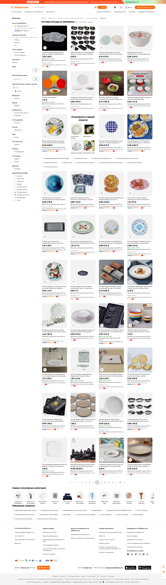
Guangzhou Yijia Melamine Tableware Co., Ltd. (111, 294)
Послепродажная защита (51, 545)
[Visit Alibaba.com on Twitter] (136, 554)
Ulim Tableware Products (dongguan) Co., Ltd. (83, 297)
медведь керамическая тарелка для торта (75, 510)
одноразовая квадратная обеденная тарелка (56, 158)
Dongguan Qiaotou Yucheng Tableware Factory (139, 105)
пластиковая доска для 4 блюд (23, 518)
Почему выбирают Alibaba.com (24, 532)
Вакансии (18, 543)
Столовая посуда (92, 18)
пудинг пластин (67, 162)
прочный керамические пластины (24, 514)
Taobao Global (91, 576)
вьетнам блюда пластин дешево (49, 514)
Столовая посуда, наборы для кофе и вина (71, 18)
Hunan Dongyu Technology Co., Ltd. (52, 340)
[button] (95, 7)
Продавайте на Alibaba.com (135, 532)
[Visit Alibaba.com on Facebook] (128, 554)
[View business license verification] (100, 582)
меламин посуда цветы (50, 162)
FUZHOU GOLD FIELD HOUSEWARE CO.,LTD (111, 341)
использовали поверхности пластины (127, 158)
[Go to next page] (124, 482)
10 (105, 482)
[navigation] (25, 250)
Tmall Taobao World (73, 576)
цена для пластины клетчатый (85, 162)
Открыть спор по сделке (106, 539)
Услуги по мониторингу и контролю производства (54, 549)
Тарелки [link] (102, 18)
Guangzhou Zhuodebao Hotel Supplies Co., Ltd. (83, 384)
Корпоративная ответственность (25, 539)
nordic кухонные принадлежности (102, 158)
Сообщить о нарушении (106, 552)
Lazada (83, 576)
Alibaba (43, 18)
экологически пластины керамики (85, 514)
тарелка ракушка (138, 514)
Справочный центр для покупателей (110, 532)
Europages (111, 576)
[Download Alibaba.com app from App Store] (130, 568)
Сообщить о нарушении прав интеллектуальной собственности (110, 547)
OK (36, 70)
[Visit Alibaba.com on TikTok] (147, 554)
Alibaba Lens (25, 567)
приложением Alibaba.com (114, 567)
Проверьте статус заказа (135, 539)
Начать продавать (132, 536)
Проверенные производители (80, 534)
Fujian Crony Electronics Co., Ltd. (137, 382)
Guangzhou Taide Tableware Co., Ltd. (53, 474)
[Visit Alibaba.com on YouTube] (143, 554)
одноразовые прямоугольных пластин (25, 510)
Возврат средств (104, 543)
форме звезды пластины (135, 162)
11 (108, 482)
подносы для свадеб (122, 514)
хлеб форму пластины (81, 158)
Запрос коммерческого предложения (82, 538)
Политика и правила (49, 554)
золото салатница (142, 510)
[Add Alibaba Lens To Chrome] (43, 568)
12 (112, 482)
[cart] (121, 7)
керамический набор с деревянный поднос (120, 510)
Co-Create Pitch (20, 536)
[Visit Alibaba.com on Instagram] (140, 554)
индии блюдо (67, 514)
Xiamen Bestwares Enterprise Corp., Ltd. (54, 149)
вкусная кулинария (106, 514)
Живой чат (102, 536)
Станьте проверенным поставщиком (138, 543)
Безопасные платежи (49, 532)
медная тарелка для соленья (50, 510)
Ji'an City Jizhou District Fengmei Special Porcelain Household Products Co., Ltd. (111, 60)
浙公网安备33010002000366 (114, 582)
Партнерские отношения (135, 547)
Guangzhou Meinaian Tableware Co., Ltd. (54, 64)
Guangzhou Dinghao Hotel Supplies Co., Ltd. (83, 108)
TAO (98, 576)
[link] (163, 566)
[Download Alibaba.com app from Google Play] (144, 568)
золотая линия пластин (50, 167)
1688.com (63, 576)
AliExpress (56, 576)
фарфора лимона (97, 510)
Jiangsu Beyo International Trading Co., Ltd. (139, 472)
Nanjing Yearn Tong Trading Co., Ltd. (138, 60)
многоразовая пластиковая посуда (47, 518)
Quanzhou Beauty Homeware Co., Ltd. (110, 472)
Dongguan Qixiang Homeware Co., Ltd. (82, 338)
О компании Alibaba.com (23, 528)
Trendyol (103, 576)
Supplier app (87, 567)
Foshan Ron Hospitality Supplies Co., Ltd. (83, 472)
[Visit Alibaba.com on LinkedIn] (132, 554)
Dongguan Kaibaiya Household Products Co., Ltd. (83, 63)
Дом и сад (52, 18)
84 (120, 482)
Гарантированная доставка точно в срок (53, 540)
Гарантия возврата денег (50, 536)
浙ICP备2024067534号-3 (132, 582)
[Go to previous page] (70, 482)
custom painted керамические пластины (111, 162)
